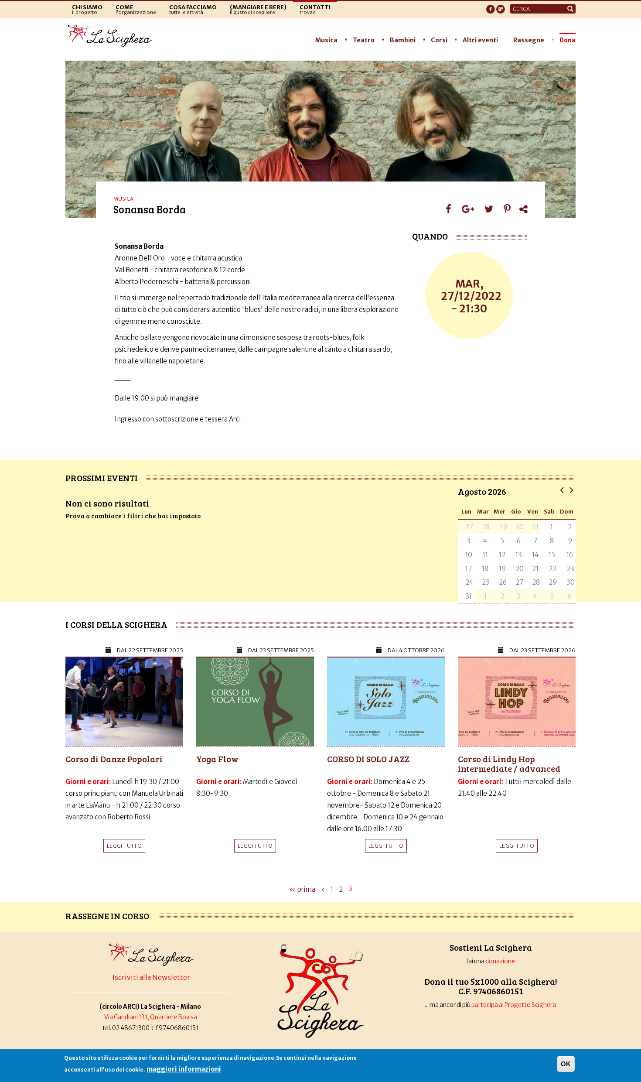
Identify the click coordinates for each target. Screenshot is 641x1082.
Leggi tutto (124, 845)
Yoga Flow (217, 759)
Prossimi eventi (101, 478)
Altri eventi (480, 40)
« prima (302, 889)
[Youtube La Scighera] (500, 6)
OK (566, 1064)
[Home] (112, 36)
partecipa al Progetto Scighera (514, 1005)
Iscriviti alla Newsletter (151, 977)
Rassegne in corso (107, 916)
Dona (567, 40)
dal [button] (150, 650)
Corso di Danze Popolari (114, 759)
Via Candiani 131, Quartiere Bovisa (150, 1017)
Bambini (403, 40)
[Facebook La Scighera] (490, 6)
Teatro (364, 40)
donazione (500, 961)
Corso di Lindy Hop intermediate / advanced (509, 763)
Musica (326, 40)
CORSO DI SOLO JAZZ (368, 759)
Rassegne (528, 40)
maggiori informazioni (184, 1069)
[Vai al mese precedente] (562, 490)
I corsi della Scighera (116, 624)
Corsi (439, 40)
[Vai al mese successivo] (571, 490)
